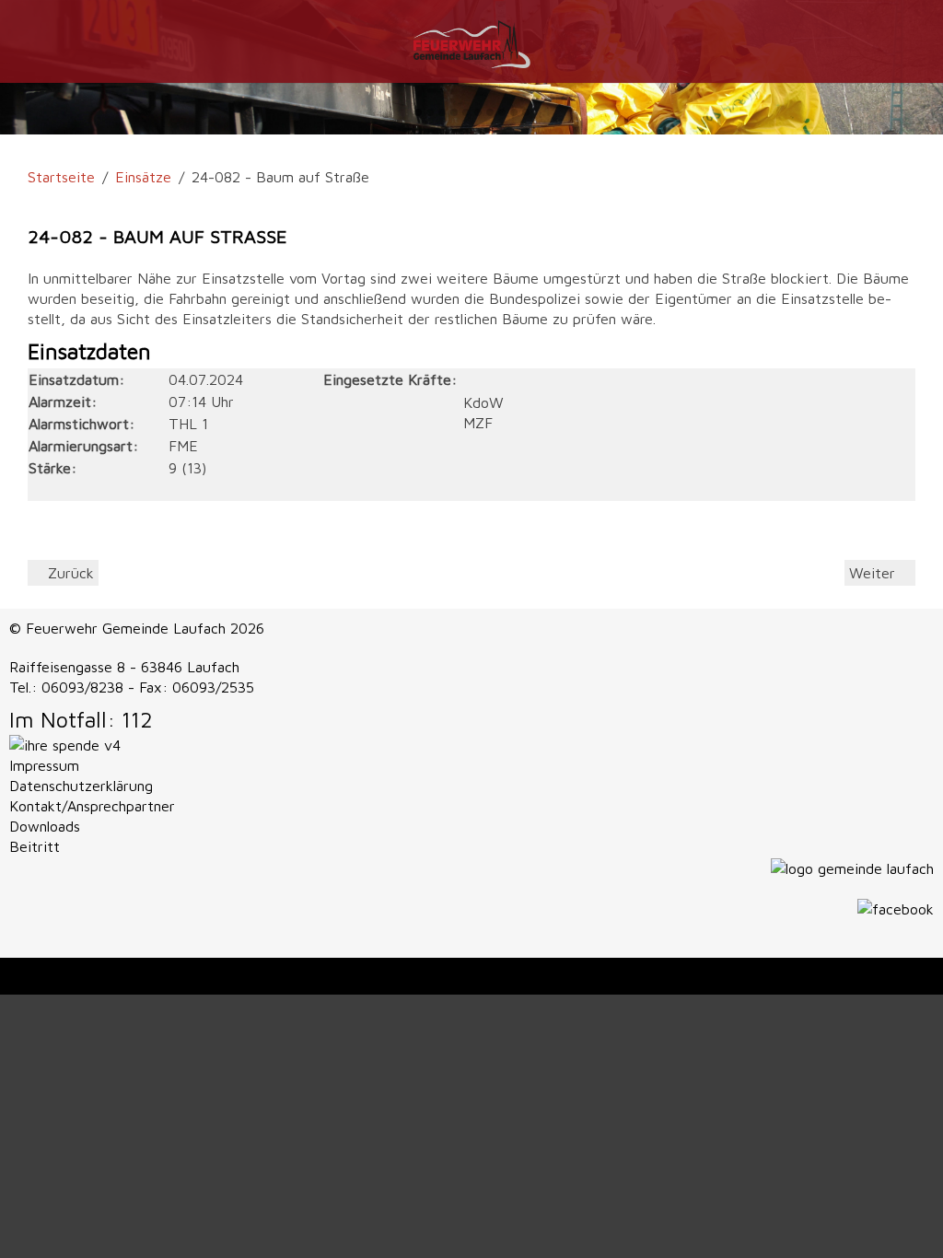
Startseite (61, 177)
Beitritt (34, 846)
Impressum (44, 765)
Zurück (68, 573)
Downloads (44, 826)
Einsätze (143, 177)
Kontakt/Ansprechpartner (92, 806)
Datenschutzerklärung (81, 785)
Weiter (874, 573)
